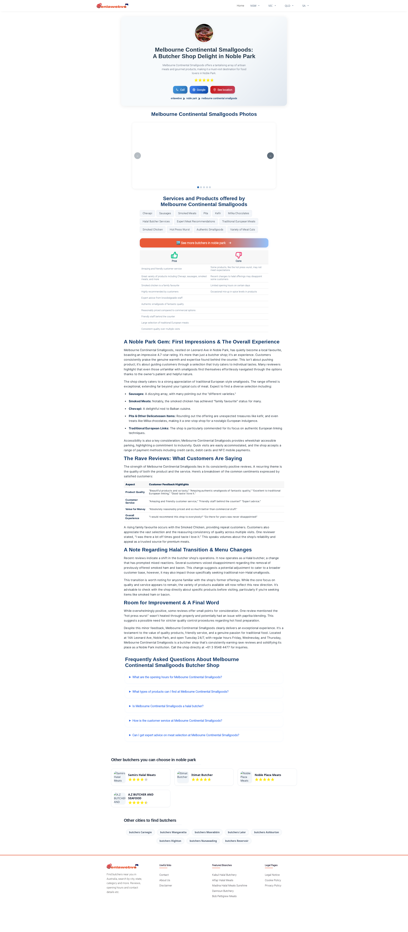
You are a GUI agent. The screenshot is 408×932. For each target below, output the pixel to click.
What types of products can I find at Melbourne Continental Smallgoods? (180, 691)
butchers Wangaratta (173, 832)
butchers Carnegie (140, 832)
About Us (164, 880)
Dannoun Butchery (223, 890)
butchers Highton (170, 840)
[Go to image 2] (201, 187)
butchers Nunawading (203, 840)
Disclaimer (165, 885)
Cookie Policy (273, 880)
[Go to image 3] (204, 187)
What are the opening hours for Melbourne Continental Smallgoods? (177, 677)
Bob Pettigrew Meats (224, 896)
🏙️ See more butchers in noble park (201, 243)
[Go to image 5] (210, 187)
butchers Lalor (237, 832)
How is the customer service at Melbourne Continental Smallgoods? (177, 720)
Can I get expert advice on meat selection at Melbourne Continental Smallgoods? (185, 735)
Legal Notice (272, 874)
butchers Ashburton (266, 832)
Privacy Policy (273, 885)
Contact (164, 874)
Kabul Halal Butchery (224, 874)
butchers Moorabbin (207, 832)
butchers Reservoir (236, 840)
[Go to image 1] (198, 187)
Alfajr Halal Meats (222, 880)
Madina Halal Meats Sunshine (229, 885)
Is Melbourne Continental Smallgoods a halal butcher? (168, 706)
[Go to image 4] (207, 187)
